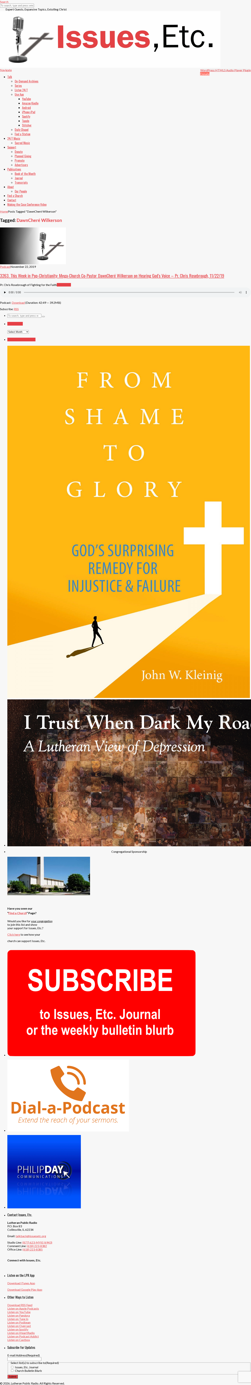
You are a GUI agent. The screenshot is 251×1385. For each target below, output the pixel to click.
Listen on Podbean (19, 1322)
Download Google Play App (24, 1289)
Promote (19, 160)
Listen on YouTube (19, 1312)
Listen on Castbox (18, 1340)
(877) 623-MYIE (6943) (37, 1242)
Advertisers (21, 165)
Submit (12, 1376)
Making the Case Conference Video (26, 204)
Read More (64, 285)
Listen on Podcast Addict (23, 1336)
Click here (13, 934)
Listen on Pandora (18, 1315)
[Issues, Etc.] (110, 66)
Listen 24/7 (21, 90)
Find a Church (15, 196)
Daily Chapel (21, 129)
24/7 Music (13, 138)
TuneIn (25, 121)
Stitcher (27, 125)
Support (11, 147)
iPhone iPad (28, 112)
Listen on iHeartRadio (21, 1333)
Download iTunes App (21, 1283)
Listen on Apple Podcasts (23, 1308)
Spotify (26, 116)
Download (18, 302)
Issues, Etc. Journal (26, 1367)
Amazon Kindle (30, 103)
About (10, 187)
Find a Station (22, 134)
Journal (19, 178)
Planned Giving (23, 156)
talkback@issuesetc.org (31, 1236)
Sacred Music (22, 143)
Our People (21, 191)
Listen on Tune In (17, 1319)
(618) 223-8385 (33, 1249)
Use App (19, 94)
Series (18, 85)
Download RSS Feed (19, 1305)
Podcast (5, 266)
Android (26, 107)
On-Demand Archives (26, 81)
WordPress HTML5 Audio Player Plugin (225, 70)
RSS (16, 309)
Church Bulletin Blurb (28, 1370)
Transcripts (21, 182)
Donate (204, 74)
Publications (14, 169)
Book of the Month (25, 173)
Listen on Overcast (19, 1326)
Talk (9, 77)
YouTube (26, 99)
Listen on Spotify (17, 1329)
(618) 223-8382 (37, 1246)
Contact (11, 200)
